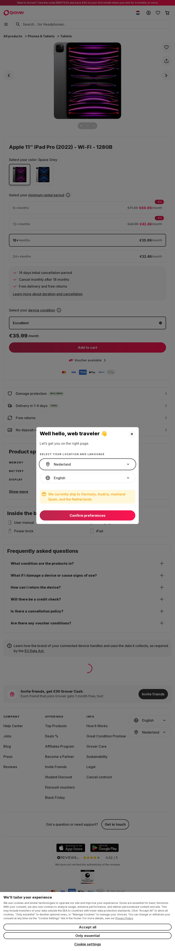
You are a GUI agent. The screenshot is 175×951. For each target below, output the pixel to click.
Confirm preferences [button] (87, 515)
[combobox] (87, 464)
